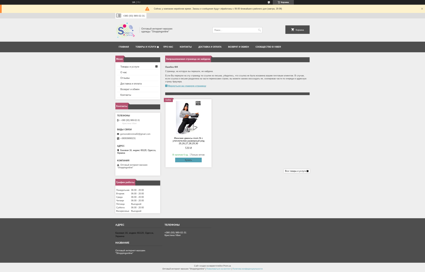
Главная (124, 47)
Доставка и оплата (209, 47)
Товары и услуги (145, 47)
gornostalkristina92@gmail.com (135, 134)
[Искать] (259, 30)
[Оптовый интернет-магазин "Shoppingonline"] (126, 30)
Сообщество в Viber (268, 47)
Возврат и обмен (238, 47)
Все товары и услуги (295, 171)
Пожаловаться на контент (218, 269)
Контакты (186, 47)
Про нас (168, 47)
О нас (123, 72)
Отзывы (125, 78)
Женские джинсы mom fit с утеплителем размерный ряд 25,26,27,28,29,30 (188, 141)
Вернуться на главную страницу (187, 85)
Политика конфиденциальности (247, 269)
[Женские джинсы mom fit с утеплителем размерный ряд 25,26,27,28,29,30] (188, 117)
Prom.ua (227, 266)
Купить (188, 160)
